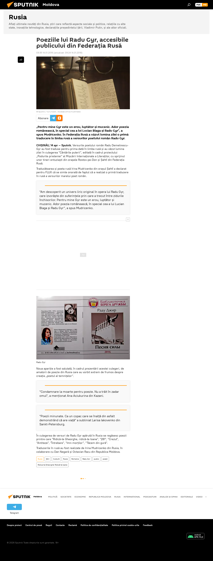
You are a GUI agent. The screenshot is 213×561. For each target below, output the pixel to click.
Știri (47, 459)
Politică (52, 496)
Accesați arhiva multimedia (69, 111)
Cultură (56, 459)
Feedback (147, 525)
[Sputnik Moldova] (24, 8)
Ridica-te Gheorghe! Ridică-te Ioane (52, 465)
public (96, 459)
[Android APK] (195, 536)
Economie (80, 496)
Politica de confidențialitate (94, 525)
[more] (21, 60)
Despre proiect (14, 525)
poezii (105, 459)
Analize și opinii (169, 496)
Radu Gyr (86, 459)
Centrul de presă (33, 525)
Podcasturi (150, 496)
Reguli (49, 525)
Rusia (40, 459)
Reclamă (72, 525)
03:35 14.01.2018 (44, 52)
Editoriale (187, 496)
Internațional (132, 496)
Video (199, 496)
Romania (75, 459)
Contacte (60, 525)
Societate (66, 496)
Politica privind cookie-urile (125, 525)
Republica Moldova (100, 496)
